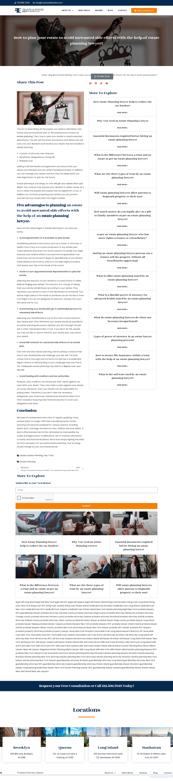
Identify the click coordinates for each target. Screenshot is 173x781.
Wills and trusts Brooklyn (112, 642)
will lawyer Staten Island (67, 642)
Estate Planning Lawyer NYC (78, 667)
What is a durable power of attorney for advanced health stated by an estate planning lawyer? (122, 298)
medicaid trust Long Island (126, 605)
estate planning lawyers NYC (142, 649)
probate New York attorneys (68, 627)
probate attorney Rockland (105, 616)
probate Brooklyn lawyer (84, 620)
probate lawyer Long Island (140, 620)
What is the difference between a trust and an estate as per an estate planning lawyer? (122, 157)
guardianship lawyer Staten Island (138, 667)
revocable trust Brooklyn (81, 631)
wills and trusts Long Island (138, 642)
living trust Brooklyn (117, 602)
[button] (90, 83)
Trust (51, 455)
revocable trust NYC (41, 634)
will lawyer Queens (45, 642)
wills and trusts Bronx (89, 642)
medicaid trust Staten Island (82, 609)
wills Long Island (87, 649)
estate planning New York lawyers (39, 660)
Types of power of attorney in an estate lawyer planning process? (122, 338)
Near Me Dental (23, 671)
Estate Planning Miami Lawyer (64, 649)
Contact (122, 10)
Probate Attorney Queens (30, 772)
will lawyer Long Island (130, 638)
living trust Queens (55, 605)
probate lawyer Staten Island (126, 623)
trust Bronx (97, 634)
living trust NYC (38, 605)
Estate (23, 455)
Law (45, 455)
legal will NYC (61, 602)
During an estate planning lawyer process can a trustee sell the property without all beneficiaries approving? (122, 257)
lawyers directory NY (132, 631)
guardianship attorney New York (139, 660)
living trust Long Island (138, 602)
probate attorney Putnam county (48, 616)
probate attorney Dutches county (58, 612)
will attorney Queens (62, 638)
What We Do (84, 10)
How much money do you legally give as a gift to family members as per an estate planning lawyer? (122, 215)
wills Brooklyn (114, 645)
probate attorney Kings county (90, 612)
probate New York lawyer (96, 627)
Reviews (99, 10)
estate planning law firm (31, 12)
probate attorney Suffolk (132, 616)
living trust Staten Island (77, 605)
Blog (110, 10)
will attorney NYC (43, 638)
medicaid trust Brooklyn (101, 605)
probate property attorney (29, 631)
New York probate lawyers (141, 609)
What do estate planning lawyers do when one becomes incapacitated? (122, 319)
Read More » (122, 112)
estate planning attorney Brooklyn (114, 656)
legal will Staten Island (96, 602)
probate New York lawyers (29, 653)
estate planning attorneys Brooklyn (86, 653)
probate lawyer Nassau (27, 623)
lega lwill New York (45, 602)
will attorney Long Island (137, 634)
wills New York (102, 649)
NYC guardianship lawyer (28, 612)
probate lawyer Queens (51, 623)
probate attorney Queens (78, 616)
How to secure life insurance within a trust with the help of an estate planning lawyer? (122, 357)
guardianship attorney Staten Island (91, 664)
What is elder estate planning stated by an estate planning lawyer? (122, 278)
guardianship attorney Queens (58, 664)
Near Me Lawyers (40, 671)
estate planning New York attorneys (78, 656)
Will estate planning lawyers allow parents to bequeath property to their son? (122, 194)
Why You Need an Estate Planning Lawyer (122, 121)
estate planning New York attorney (42, 656)
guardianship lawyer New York (49, 667)
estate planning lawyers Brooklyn (121, 653)
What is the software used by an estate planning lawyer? (123, 376)
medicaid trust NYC (34, 609)
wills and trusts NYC (45, 645)
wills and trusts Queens (67, 645)
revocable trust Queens (63, 634)
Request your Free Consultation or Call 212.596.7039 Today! (86, 686)
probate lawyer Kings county (112, 620)
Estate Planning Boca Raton (135, 645)
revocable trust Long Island (108, 631)
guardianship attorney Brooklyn (72, 660)
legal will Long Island (25, 602)
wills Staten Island (119, 649)
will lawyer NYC (28, 642)
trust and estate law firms (55, 653)
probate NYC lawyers (140, 627)
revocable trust (83, 634)
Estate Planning (35, 455)
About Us (66, 10)
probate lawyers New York (76, 623)
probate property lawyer (56, 631)
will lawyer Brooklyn (109, 638)
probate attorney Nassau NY (121, 612)
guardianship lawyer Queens (107, 667)
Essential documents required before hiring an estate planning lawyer (122, 138)
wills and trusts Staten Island (93, 645)
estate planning (25, 136)
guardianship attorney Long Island (106, 660)
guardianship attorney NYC (29, 664)
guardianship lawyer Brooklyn (124, 664)
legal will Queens (76, 602)
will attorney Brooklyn (114, 634)
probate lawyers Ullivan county (38, 627)
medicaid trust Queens (56, 609)
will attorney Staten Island (86, 638)
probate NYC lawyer (119, 627)
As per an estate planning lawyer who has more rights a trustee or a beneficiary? (123, 236)
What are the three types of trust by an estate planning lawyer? (122, 176)
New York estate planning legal (111, 609)
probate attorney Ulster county (56, 620)
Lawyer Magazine (40, 649)
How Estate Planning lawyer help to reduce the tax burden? (122, 103)
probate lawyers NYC (100, 623)
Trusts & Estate (33, 9)
